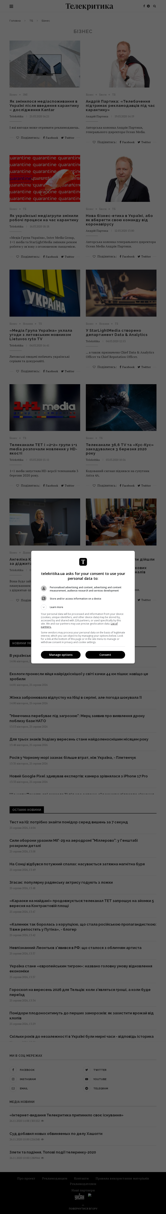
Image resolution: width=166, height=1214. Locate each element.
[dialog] (83, 607)
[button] (83, 607)
